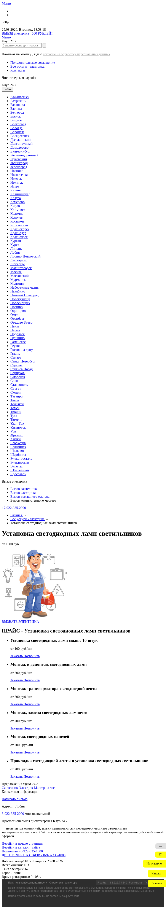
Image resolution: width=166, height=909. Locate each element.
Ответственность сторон (63, 882)
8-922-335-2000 (13, 813)
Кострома (17, 221)
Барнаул (16, 108)
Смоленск (17, 377)
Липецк (16, 248)
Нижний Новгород (24, 295)
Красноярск (19, 237)
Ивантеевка (19, 174)
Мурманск (18, 279)
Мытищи (17, 283)
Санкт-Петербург (23, 361)
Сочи (14, 381)
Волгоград (18, 124)
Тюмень (16, 419)
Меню (6, 3)
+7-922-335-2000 (14, 508)
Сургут (15, 388)
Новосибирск (20, 303)
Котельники (19, 225)
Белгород (17, 112)
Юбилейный (19, 470)
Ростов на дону (21, 349)
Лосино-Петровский (25, 256)
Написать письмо (14, 799)
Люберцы (17, 264)
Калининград (20, 194)
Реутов (15, 346)
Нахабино (17, 291)
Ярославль (18, 474)
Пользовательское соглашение (32, 62)
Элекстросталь (21, 458)
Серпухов (17, 373)
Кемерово (17, 202)
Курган (15, 241)
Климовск (17, 209)
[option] (87, 97)
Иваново (16, 171)
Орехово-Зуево (21, 322)
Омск (14, 314)
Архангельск (19, 97)
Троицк (15, 412)
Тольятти (17, 404)
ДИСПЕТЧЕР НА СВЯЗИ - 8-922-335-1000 (33, 855)
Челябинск (18, 447)
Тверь (14, 400)
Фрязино (16, 435)
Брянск (15, 116)
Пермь (15, 330)
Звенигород (19, 163)
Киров (15, 206)
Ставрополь (19, 384)
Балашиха (17, 104)
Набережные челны (24, 287)
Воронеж (17, 132)
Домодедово (19, 147)
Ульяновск (18, 427)
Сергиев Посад (21, 369)
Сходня (15, 392)
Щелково (17, 451)
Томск (14, 408)
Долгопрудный (21, 143)
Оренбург (17, 318)
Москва (16, 272)
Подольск (17, 334)
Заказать (17, 656)
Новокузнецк (20, 299)
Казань (15, 190)
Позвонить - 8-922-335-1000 (22, 851)
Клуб (9, 85)
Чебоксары (18, 443)
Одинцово (18, 311)
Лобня (15, 252)
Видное (16, 120)
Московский (19, 276)
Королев (16, 217)
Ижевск (16, 178)
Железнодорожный (24, 155)
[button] (154, 864)
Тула (13, 416)
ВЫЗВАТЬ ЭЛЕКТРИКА (20, 621)
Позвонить (32, 656)
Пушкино (17, 338)
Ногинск (16, 307)
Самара (15, 357)
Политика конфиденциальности (27, 882)
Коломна (16, 213)
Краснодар (18, 233)
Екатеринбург (20, 151)
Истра (14, 186)
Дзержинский (20, 139)
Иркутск (16, 182)
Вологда (16, 128)
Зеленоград (18, 167)
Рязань (15, 353)
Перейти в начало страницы (22, 843)
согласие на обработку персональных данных (76, 54)
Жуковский (18, 159)
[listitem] (10, 788)
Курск (14, 244)
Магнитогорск (21, 268)
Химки (15, 439)
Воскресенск (19, 136)
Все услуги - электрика (27, 66)
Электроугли (19, 462)
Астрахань (18, 101)
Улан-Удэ (17, 423)
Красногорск (19, 229)
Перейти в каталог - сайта (21, 847)
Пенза (14, 326)
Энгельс (16, 466)
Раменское (18, 342)
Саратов (16, 365)
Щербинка (18, 454)
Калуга (15, 198)
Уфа (13, 431)
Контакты (17, 70)
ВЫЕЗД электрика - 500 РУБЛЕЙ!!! (28, 33)
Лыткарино (18, 260)
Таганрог (17, 396)
